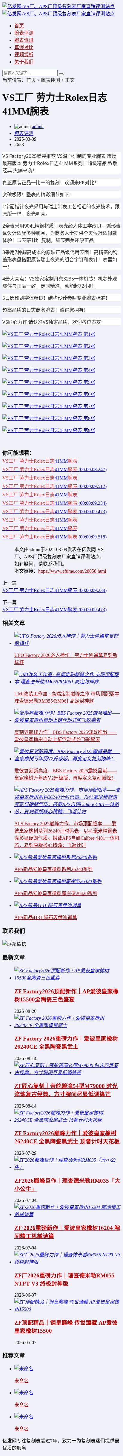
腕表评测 (23, 32)
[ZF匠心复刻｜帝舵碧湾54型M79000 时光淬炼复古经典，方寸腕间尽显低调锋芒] (67, 1072)
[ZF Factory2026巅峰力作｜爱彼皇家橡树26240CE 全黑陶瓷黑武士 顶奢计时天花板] (67, 1120)
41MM (39, 461)
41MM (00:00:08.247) (54, 469)
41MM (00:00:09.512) (54, 486)
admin (38, 126)
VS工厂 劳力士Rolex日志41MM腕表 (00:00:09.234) (54, 590)
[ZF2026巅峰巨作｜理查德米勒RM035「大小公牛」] (67, 1167)
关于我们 (23, 61)
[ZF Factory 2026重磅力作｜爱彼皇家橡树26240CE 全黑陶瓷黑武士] (67, 1025)
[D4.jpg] (48, 358)
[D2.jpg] (48, 334)
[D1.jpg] (48, 370)
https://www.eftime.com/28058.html (72, 571)
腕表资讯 (23, 40)
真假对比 (23, 47)
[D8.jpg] (48, 418)
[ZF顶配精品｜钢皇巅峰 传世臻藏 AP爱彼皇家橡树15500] (67, 1309)
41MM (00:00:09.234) (54, 503)
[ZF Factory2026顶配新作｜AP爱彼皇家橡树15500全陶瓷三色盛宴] (67, 977)
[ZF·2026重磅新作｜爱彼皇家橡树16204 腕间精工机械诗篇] (67, 1214)
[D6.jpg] (48, 406)
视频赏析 (23, 54)
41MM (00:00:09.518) (54, 536)
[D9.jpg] (48, 430)
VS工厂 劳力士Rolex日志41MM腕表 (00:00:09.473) (54, 609)
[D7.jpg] (48, 394)
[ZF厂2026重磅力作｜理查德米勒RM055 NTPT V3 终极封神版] (67, 1261)
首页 (19, 25)
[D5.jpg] (48, 382)
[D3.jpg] (48, 346)
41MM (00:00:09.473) (54, 511)
